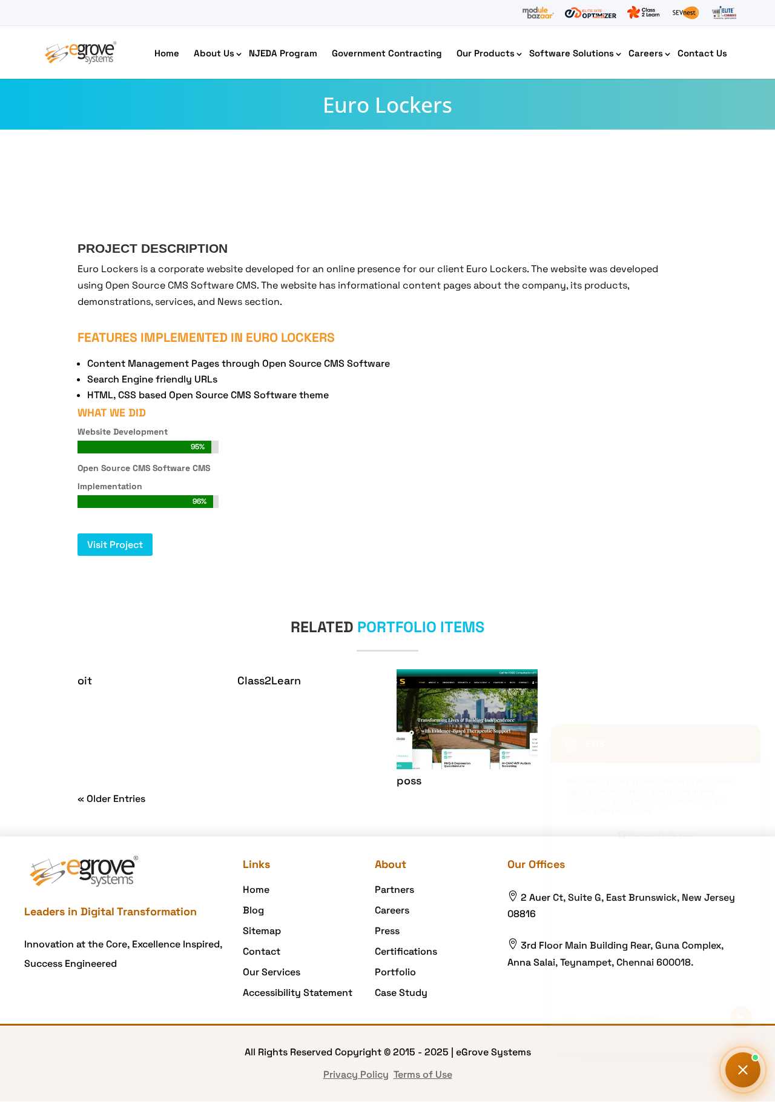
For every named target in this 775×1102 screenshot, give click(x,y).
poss (409, 780)
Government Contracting (387, 53)
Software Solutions (571, 53)
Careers (645, 53)
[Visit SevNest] (685, 12)
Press (387, 930)
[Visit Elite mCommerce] (724, 12)
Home (166, 53)
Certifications (406, 951)
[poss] (467, 719)
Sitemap (262, 930)
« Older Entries (111, 798)
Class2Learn (269, 680)
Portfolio (395, 972)
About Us (214, 53)
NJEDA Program (283, 53)
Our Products (486, 53)
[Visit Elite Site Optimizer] (590, 12)
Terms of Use (423, 1074)
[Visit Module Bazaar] (538, 12)
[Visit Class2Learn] (643, 12)
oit (85, 680)
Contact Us (702, 53)
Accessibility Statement (297, 992)
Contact (261, 951)
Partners (394, 889)
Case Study (401, 992)
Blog (253, 910)
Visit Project (115, 544)
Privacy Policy (356, 1074)
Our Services (271, 972)
